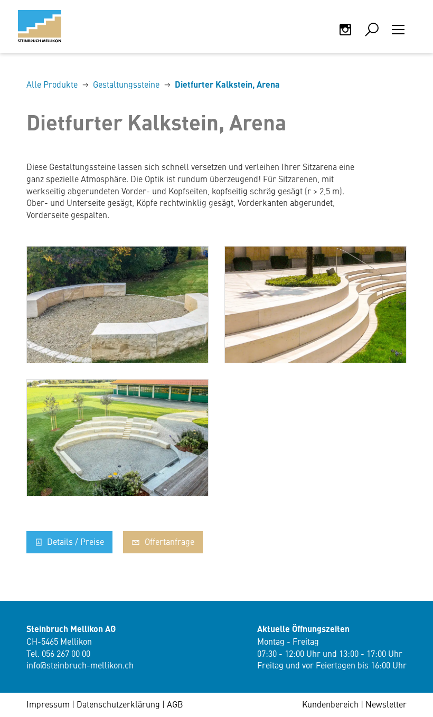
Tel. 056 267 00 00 (58, 653)
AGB (175, 704)
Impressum (48, 704)
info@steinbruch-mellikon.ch (80, 665)
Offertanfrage (168, 541)
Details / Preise (74, 541)
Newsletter (386, 704)
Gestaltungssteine (126, 84)
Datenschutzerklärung (118, 704)
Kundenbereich (330, 704)
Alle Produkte (52, 84)
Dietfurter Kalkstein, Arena (227, 84)
